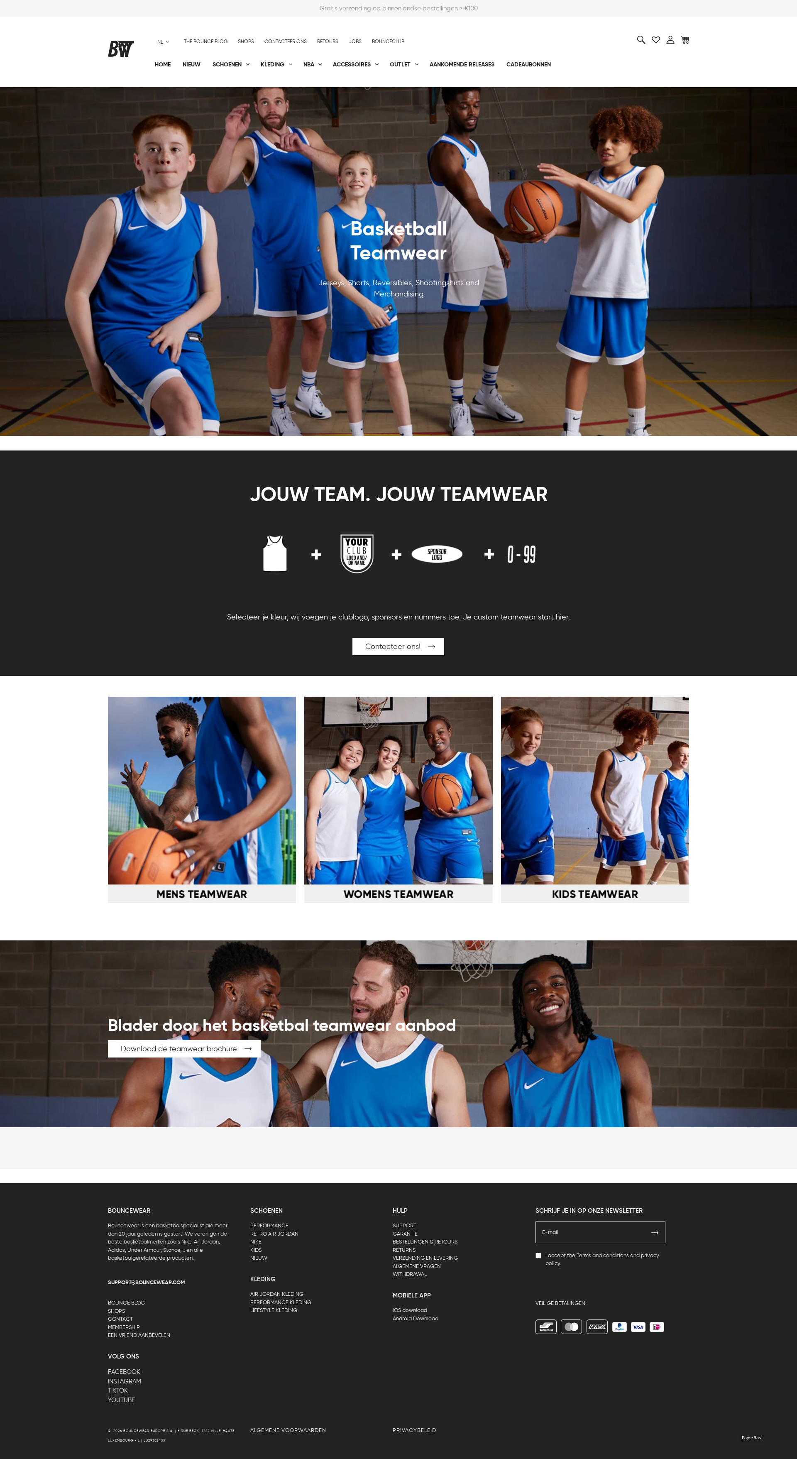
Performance (128, 91)
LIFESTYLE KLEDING (273, 1310)
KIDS (256, 1250)
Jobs (355, 41)
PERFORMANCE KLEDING (280, 1302)
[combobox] (163, 41)
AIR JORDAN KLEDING (276, 1294)
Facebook (124, 1372)
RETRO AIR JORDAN (274, 1234)
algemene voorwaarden (288, 1430)
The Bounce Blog (205, 41)
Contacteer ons (285, 41)
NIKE (256, 1242)
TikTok (118, 1390)
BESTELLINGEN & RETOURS (425, 1242)
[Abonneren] (655, 1232)
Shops (246, 41)
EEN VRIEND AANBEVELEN (139, 1335)
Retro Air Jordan (232, 91)
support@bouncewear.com (146, 1282)
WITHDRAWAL (410, 1274)
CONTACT (120, 1319)
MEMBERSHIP (124, 1327)
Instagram (124, 1381)
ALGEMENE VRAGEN (417, 1266)
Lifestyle (315, 91)
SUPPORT (404, 1225)
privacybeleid (414, 1430)
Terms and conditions (603, 1255)
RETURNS (404, 1250)
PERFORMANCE (269, 1225)
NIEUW (258, 1258)
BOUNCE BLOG (126, 1303)
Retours (327, 41)
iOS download (410, 1310)
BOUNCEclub (388, 41)
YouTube (121, 1400)
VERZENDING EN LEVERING (425, 1258)
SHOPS (116, 1311)
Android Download (415, 1318)
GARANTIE (405, 1234)
